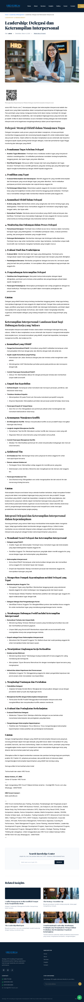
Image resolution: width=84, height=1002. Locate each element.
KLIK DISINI (42, 505)
